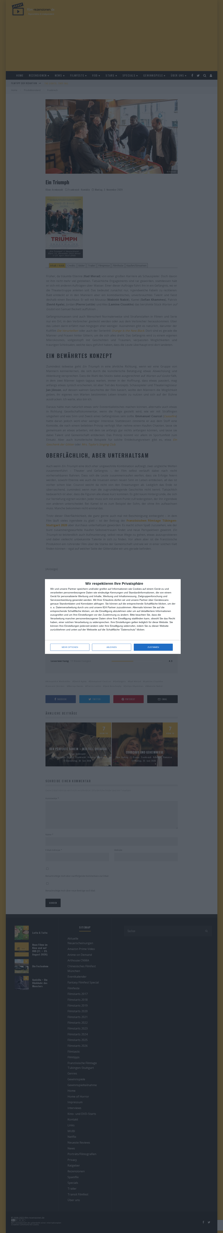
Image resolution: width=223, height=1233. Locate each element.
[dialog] (113, 616)
